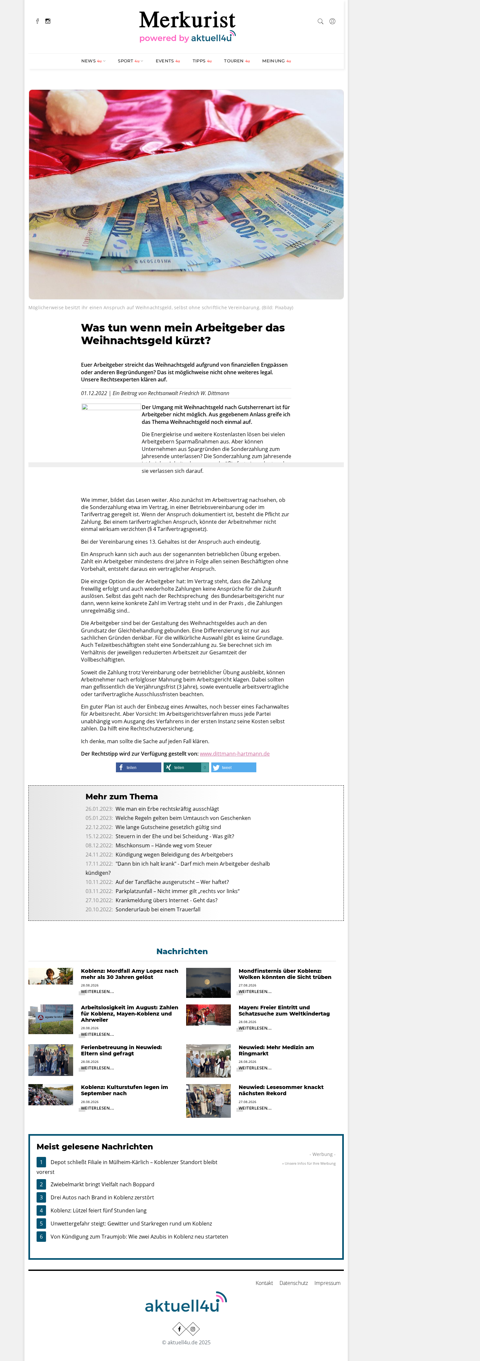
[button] (138, 767)
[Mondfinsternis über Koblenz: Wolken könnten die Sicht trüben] (208, 982)
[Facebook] (37, 20)
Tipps (202, 60)
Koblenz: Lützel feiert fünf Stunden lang (99, 1210)
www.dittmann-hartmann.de (235, 753)
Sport (128, 60)
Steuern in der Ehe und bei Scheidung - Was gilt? (175, 836)
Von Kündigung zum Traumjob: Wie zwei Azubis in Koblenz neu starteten (139, 1236)
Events (168, 60)
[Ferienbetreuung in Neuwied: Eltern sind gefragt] (50, 1059)
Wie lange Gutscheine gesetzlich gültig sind (168, 827)
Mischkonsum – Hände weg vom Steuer (164, 845)
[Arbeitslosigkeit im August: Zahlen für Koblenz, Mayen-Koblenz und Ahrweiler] (50, 1018)
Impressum (327, 1283)
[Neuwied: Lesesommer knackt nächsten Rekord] (208, 1100)
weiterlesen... (97, 991)
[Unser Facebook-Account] (179, 1329)
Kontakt (264, 1283)
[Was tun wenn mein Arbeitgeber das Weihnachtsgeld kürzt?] (186, 193)
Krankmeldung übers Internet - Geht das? (166, 900)
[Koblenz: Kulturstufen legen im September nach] (50, 1094)
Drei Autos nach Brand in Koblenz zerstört (102, 1197)
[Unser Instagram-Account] (193, 1329)
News (91, 60)
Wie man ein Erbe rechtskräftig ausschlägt (167, 808)
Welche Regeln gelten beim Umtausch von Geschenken (183, 818)
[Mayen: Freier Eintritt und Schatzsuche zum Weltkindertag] (208, 1014)
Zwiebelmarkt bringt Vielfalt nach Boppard (102, 1184)
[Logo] (188, 26)
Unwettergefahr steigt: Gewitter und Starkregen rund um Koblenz (131, 1223)
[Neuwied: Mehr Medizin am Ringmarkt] (208, 1060)
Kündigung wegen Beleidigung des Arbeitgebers (174, 854)
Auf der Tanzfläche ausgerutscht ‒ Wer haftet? (172, 882)
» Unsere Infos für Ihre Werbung (309, 1163)
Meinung (276, 60)
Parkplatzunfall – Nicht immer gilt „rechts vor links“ (178, 891)
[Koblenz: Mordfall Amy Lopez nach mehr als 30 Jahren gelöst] (50, 975)
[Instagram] (47, 20)
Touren (237, 60)
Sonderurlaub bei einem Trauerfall (158, 909)
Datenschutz (294, 1283)
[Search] (320, 20)
